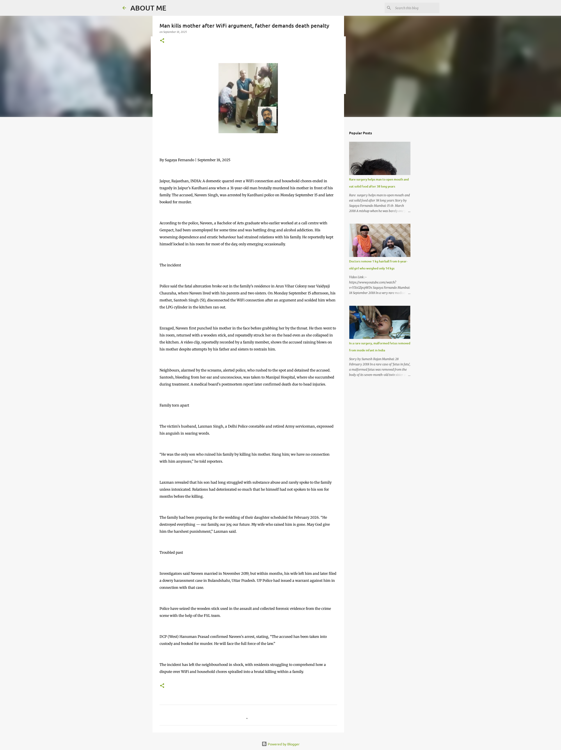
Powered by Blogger (283, 744)
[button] (162, 41)
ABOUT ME (148, 8)
